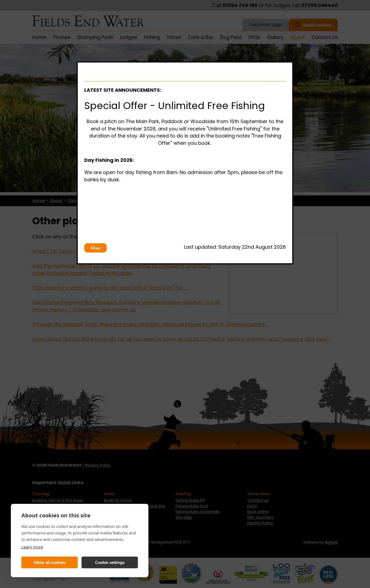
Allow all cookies (50, 562)
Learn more (32, 547)
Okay (95, 248)
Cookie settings (110, 562)
